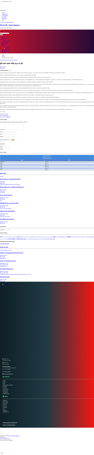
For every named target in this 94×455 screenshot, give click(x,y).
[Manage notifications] (2, 453)
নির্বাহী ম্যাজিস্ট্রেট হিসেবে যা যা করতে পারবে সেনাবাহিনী (9, 203)
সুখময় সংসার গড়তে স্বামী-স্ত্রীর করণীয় (5, 116)
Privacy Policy (4, 14)
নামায (8, 238)
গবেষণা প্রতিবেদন (5, 42)
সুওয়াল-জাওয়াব (5, 44)
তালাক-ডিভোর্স (2, 184)
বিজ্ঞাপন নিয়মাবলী (7, 41)
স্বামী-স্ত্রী (53, 238)
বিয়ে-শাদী (10, 250)
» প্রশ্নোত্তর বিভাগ (5, 389)
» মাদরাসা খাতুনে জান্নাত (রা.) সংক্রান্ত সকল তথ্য (7, 241)
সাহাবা (7, 114)
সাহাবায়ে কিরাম (15, 60)
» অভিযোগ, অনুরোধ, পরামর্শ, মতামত (7, 385)
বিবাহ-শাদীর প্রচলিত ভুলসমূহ (5, 276)
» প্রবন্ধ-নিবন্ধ (4, 407)
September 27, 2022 (4, 263)
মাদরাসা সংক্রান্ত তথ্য (6, 49)
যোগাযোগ (4, 52)
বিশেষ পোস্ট (1, 60)
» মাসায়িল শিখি (4, 410)
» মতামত (3, 383)
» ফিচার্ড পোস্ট (4, 404)
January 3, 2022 (3, 279)
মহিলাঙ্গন (19, 274)
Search (1, 31)
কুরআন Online (4, 18)
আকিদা (1, 236)
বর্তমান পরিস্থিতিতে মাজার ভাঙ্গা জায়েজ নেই (7, 219)
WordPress (10, 440)
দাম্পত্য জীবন (91, 236)
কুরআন (54, 236)
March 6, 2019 (3, 66)
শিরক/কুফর (9, 208)
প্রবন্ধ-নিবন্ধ (7, 60)
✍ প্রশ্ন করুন (6, 48)
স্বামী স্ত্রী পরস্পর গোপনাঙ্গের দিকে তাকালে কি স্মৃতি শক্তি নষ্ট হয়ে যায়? (11, 252)
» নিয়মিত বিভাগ (4, 400)
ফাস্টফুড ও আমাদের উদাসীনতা (4, 115)
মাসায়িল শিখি (18, 184)
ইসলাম (18, 236)
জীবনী (4, 60)
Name (1, 131)
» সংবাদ (3, 408)
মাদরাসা (3, 19)
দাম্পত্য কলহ (87, 236)
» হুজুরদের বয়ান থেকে (5, 411)
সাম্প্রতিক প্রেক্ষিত (7, 216)
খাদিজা (3, 114)
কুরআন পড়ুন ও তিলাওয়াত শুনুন (5, 243)
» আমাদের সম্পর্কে (5, 390)
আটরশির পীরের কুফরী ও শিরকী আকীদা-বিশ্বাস (7, 211)
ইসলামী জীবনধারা (6, 184)
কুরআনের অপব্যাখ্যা (61, 236)
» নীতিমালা (3, 380)
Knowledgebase (5, 15)
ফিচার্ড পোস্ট (11, 60)
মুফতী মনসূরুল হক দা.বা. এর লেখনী (26, 274)
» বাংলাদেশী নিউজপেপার (5, 393)
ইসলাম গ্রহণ (21, 236)
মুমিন (5, 114)
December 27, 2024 (4, 197)
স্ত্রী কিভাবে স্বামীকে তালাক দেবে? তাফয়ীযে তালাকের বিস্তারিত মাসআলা (12, 187)
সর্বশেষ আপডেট (3, 173)
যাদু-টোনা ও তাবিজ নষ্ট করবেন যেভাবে (6, 195)
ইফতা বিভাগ (1, 176)
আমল (1, 192)
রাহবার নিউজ (3, 12)
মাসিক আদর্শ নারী (2, 68)
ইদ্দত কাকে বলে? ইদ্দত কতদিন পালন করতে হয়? (8, 260)
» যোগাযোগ (4, 382)
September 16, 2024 (4, 213)
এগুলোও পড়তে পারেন (4, 247)
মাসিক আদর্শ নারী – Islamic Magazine (10, 25)
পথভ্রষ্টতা (13, 239)
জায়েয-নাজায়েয (2, 216)
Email (1, 134)
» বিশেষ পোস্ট (4, 406)
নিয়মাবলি (3, 39)
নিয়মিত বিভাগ (5, 38)
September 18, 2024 (4, 205)
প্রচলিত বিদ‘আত (19, 239)
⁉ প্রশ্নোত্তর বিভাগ (7, 46)
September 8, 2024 (3, 221)
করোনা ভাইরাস (33, 236)
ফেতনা (24, 239)
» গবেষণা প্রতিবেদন (5, 401)
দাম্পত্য (84, 236)
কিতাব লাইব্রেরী (4, 17)
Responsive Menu (2, 10)
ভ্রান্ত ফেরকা (2, 208)
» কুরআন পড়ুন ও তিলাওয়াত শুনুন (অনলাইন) (8, 425)
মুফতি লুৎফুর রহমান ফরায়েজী (4, 264)
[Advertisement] (29, 448)
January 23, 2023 (3, 255)
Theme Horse (7, 438)
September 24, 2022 (4, 271)
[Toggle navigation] (0, 30)
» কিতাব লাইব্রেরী (4, 392)
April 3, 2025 (2, 181)
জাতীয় (1, 200)
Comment (2, 129)
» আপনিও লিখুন (4, 386)
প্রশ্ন (4, 45)
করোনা (26, 236)
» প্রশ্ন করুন (4, 387)
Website (1, 136)
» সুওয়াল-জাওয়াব (4, 403)
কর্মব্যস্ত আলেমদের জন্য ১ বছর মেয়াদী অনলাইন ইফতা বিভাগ (10, 179)
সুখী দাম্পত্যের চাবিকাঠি (49, 238)
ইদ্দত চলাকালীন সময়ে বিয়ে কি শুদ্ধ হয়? (6, 268)
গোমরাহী (68, 236)
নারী (10, 239)
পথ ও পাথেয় (6, 274)
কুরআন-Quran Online (7, 51)
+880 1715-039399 (7, 371)
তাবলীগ (82, 236)
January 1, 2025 (3, 189)
